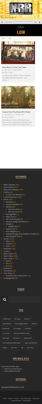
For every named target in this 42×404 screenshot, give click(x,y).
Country (9, 244)
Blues (8, 241)
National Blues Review (12, 371)
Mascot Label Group (21, 333)
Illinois (34, 324)
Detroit (27, 319)
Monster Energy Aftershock (16, 221)
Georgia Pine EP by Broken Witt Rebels (16, 112)
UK (7, 263)
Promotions (8, 271)
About (10, 398)
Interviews (7, 248)
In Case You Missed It (14, 194)
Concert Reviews (10, 197)
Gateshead (7, 324)
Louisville (6, 333)
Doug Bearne (8, 114)
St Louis (14, 348)
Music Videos (9, 72)
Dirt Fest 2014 (13, 209)
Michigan (6, 338)
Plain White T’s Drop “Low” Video (14, 67)
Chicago (17, 319)
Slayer (5, 348)
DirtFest (9, 207)
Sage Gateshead (31, 343)
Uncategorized (9, 278)
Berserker (9, 202)
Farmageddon (11, 214)
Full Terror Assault (13, 219)
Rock (8, 246)
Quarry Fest (10, 229)
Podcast (7, 268)
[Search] (36, 22)
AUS (7, 261)
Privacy (16, 398)
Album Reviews (9, 117)
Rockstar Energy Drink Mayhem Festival (21, 234)
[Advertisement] (18, 149)
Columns (7, 192)
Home (3, 38)
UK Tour (30, 348)
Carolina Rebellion (12, 204)
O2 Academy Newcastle (12, 343)
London (28, 328)
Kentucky (6, 328)
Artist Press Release (11, 190)
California (6, 319)
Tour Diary (8, 273)
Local (6, 251)
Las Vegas (17, 328)
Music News (8, 253)
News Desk (8, 258)
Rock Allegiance (12, 231)
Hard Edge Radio (21, 324)
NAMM (8, 224)
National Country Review (13, 369)
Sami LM (7, 70)
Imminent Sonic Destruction (16, 276)
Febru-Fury (10, 217)
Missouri (16, 338)
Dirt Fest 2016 (13, 212)
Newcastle (28, 338)
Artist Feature (9, 187)
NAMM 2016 (13, 226)
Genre (6, 239)
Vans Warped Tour (13, 236)
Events (6, 199)
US (7, 266)
